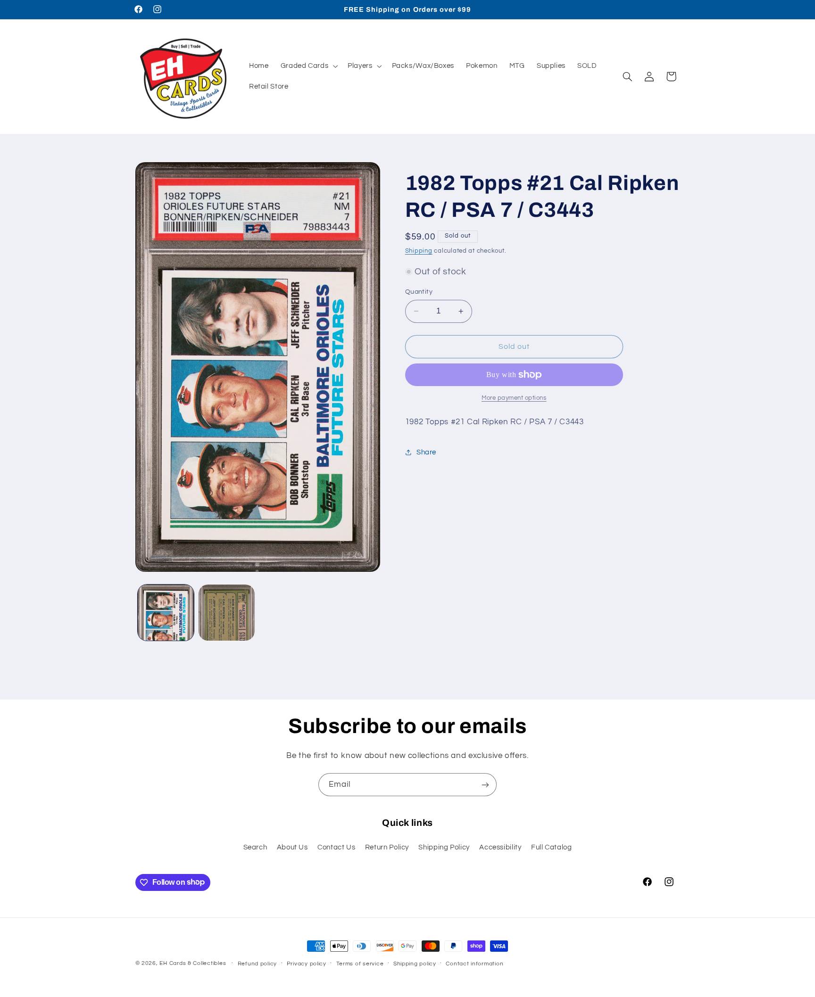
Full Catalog (551, 847)
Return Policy (387, 847)
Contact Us (336, 847)
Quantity (418, 291)
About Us (292, 847)
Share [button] (426, 451)
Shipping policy (414, 963)
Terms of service (360, 963)
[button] (308, 66)
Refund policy (257, 963)
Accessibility (500, 847)
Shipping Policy (443, 847)
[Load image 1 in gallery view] (166, 613)
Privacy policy (306, 963)
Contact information (474, 963)
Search (255, 847)
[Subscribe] (485, 784)
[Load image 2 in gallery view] (227, 613)
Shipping (418, 251)
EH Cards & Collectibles (192, 963)
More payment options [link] (514, 398)
